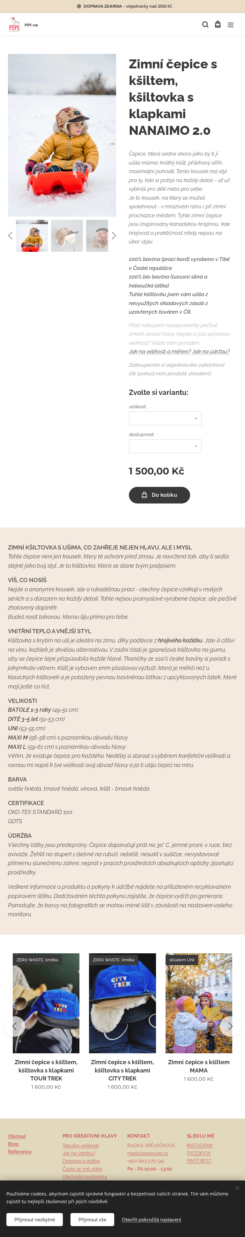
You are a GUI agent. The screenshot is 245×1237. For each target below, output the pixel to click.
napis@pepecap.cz (147, 1153)
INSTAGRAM (199, 1145)
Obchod (17, 1136)
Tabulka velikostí (81, 1146)
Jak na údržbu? (211, 351)
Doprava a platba (81, 1161)
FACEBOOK (199, 1153)
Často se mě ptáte (83, 1169)
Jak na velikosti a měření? (160, 351)
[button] (204, 25)
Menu (230, 24)
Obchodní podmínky (85, 1176)
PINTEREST (199, 1161)
